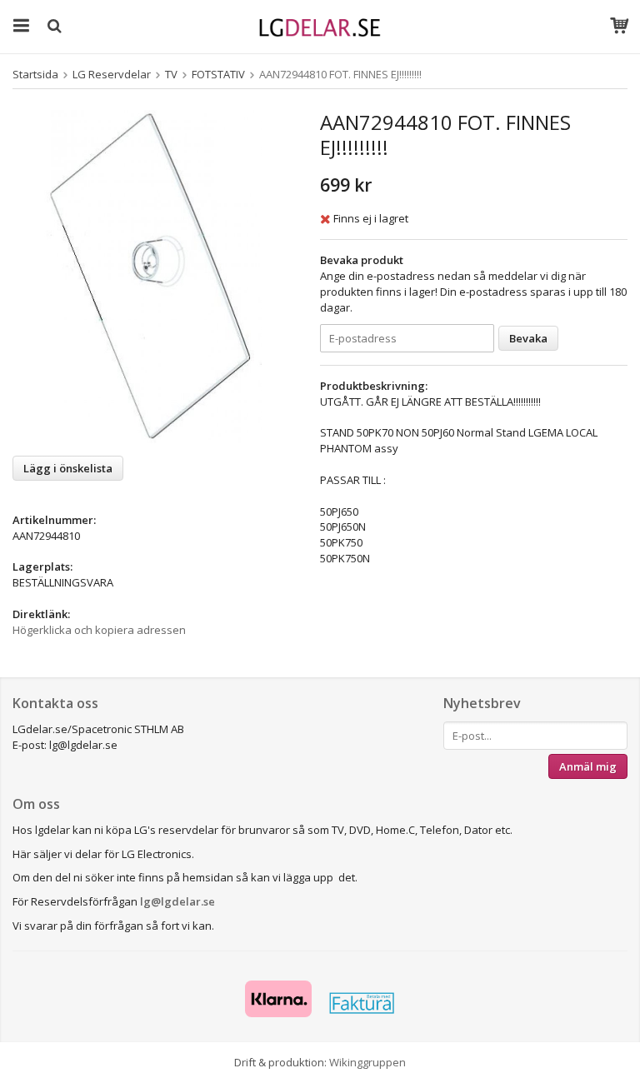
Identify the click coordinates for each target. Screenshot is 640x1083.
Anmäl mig (588, 766)
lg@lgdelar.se (177, 901)
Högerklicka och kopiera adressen (99, 629)
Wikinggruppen (367, 1062)
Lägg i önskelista (67, 468)
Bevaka (528, 338)
